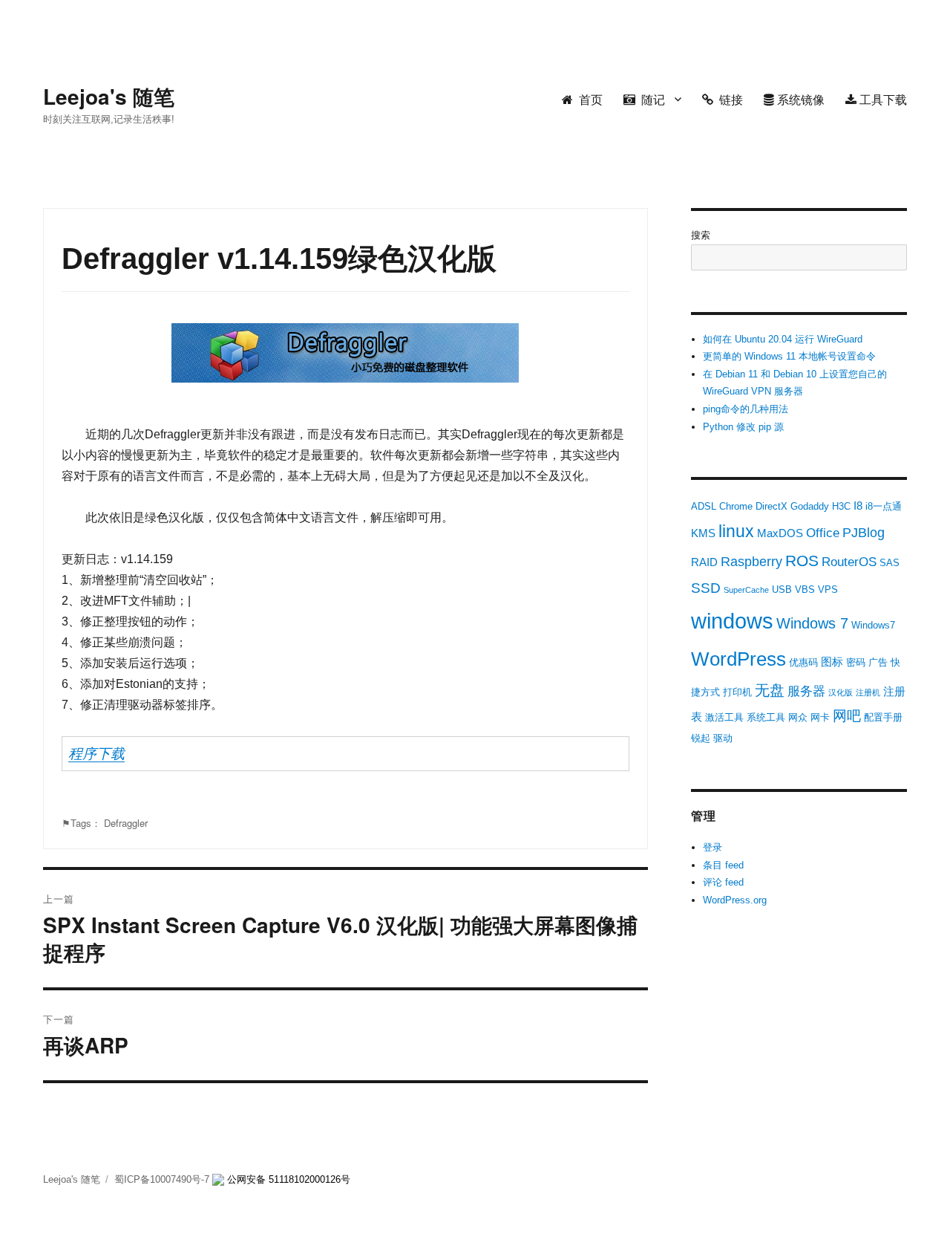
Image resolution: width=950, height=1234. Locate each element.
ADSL (703, 506)
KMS (703, 533)
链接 (728, 99)
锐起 (700, 738)
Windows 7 (812, 623)
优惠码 (803, 662)
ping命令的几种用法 (745, 409)
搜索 (700, 235)
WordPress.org (735, 900)
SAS (889, 562)
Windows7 (873, 625)
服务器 (806, 691)
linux (736, 531)
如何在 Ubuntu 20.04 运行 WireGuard (782, 339)
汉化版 (840, 692)
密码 (855, 662)
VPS (828, 589)
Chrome (736, 506)
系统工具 (766, 717)
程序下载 (96, 753)
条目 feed (723, 865)
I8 (858, 505)
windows (732, 620)
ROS (802, 560)
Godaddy (809, 506)
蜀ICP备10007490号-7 (163, 1179)
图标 (832, 661)
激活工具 (724, 717)
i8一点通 (883, 506)
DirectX (771, 506)
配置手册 (883, 717)
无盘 (769, 690)
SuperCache (746, 589)
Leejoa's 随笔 (108, 96)
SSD (706, 588)
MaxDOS (780, 533)
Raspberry (751, 561)
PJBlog (863, 532)
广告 (878, 662)
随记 (650, 99)
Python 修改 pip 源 (743, 426)
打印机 (737, 692)
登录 (712, 847)
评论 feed (723, 882)
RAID (704, 562)
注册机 (868, 692)
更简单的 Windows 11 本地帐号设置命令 (789, 356)
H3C (841, 506)
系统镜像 (799, 99)
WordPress (738, 659)
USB (782, 589)
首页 (588, 99)
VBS (805, 589)
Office (822, 533)
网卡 (820, 717)
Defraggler (126, 823)
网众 (798, 717)
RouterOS (849, 562)
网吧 (847, 716)
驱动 (723, 738)
